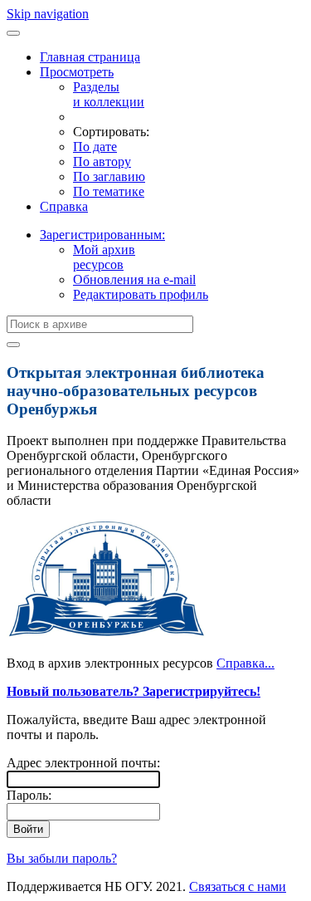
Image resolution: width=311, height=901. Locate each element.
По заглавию (109, 176)
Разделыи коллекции (108, 94)
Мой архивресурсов (104, 257)
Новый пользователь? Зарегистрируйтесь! (133, 691)
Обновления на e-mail (134, 279)
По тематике (108, 191)
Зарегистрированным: (102, 235)
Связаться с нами (237, 886)
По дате (95, 147)
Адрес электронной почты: (83, 763)
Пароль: (29, 795)
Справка (64, 206)
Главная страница (90, 57)
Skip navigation (48, 14)
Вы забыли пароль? (62, 858)
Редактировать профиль (140, 294)
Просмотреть (77, 72)
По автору (102, 161)
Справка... (245, 663)
